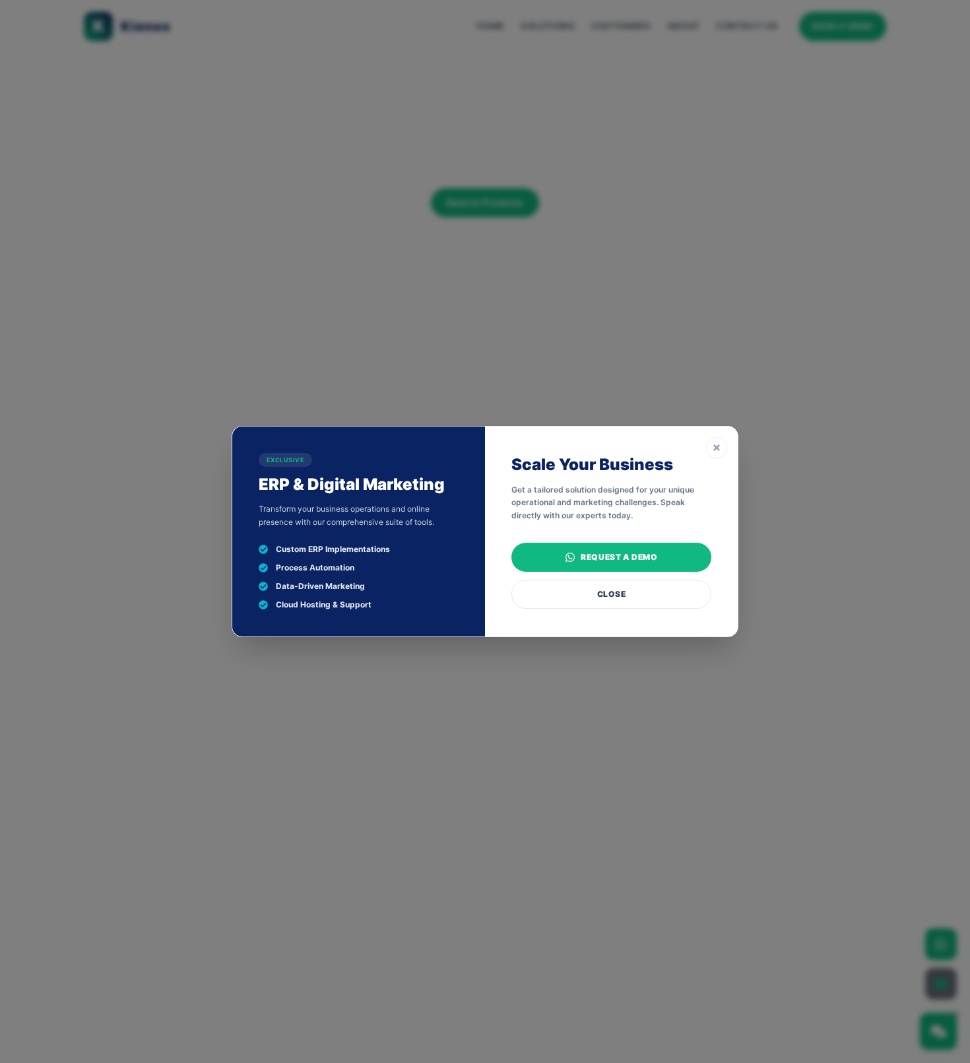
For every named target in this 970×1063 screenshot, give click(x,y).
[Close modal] (716, 447)
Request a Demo (619, 557)
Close (611, 594)
